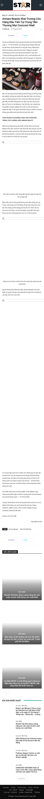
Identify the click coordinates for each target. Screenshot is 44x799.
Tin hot (13, 787)
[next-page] (7, 692)
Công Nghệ (29, 790)
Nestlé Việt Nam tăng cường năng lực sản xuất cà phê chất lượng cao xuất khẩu (22, 596)
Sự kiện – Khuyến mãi (25, 792)
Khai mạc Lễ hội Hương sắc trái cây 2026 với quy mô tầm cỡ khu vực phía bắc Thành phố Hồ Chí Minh (22, 639)
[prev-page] (3, 692)
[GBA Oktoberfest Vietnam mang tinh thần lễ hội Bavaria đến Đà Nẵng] (8, 739)
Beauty (5, 15)
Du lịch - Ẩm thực (21, 705)
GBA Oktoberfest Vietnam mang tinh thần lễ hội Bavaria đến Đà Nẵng (29, 740)
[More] (32, 35)
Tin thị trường (20, 15)
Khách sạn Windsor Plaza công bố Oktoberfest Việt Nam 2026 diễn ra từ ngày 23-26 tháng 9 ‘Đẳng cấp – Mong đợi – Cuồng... (29, 711)
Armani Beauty (13, 529)
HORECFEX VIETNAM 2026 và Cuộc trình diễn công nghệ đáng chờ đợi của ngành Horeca (28, 770)
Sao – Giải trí (13, 790)
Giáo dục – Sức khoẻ (10, 792)
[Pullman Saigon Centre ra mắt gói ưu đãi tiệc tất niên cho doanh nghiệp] (8, 754)
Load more (21, 779)
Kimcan (6, 29)
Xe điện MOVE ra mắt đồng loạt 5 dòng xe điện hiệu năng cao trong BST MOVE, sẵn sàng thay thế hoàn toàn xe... (22, 683)
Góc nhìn (21, 592)
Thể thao (37, 792)
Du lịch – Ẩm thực (33, 787)
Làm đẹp (11, 15)
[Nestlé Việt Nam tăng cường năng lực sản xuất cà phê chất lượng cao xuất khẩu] (22, 578)
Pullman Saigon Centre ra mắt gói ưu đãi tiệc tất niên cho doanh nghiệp (28, 755)
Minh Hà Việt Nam (25, 529)
